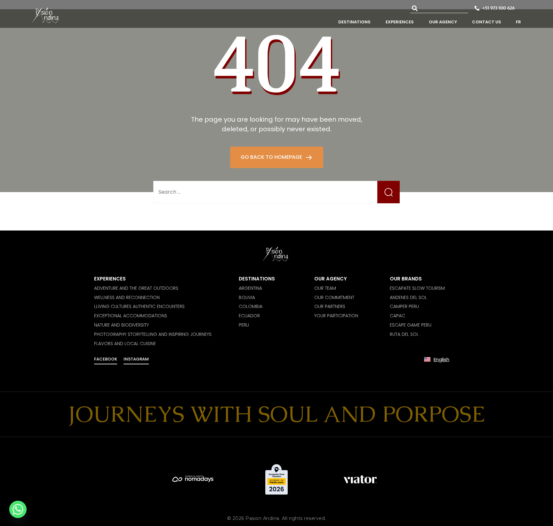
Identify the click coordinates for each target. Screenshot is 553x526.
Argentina (250, 288)
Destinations (257, 278)
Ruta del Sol (404, 334)
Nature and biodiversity (121, 325)
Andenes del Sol (408, 297)
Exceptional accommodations (130, 315)
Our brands (406, 278)
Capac (397, 315)
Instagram (136, 359)
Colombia (250, 306)
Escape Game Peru (410, 325)
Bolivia (247, 297)
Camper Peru (404, 306)
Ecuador (249, 315)
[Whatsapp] (18, 509)
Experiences (110, 278)
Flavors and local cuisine (125, 343)
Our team (325, 288)
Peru (244, 325)
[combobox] (439, 8)
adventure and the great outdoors (136, 288)
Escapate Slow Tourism (417, 288)
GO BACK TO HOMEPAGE (272, 157)
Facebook (105, 359)
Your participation (336, 315)
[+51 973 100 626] (477, 8)
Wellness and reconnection (127, 297)
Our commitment (334, 297)
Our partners (329, 306)
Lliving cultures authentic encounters (139, 306)
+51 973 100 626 (498, 8)
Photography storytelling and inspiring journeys (153, 334)
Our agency (330, 278)
